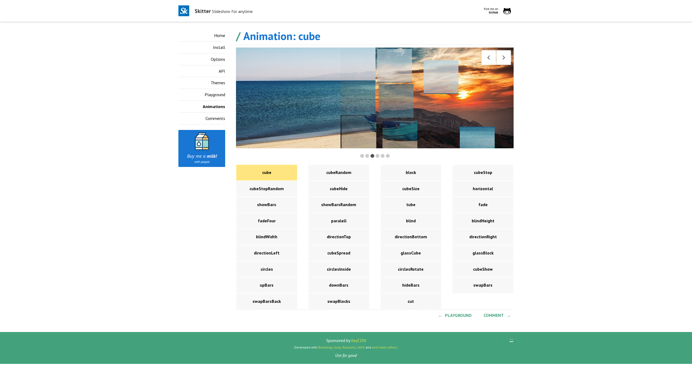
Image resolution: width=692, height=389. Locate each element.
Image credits (339, 142)
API (222, 71)
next (503, 57)
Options (218, 59)
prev (488, 57)
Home (219, 35)
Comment (494, 315)
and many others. (385, 347)
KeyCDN (358, 340)
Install (219, 47)
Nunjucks (349, 347)
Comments (215, 118)
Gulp (337, 347)
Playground (215, 94)
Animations (214, 106)
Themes (218, 82)
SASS (361, 347)
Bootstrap (325, 347)
